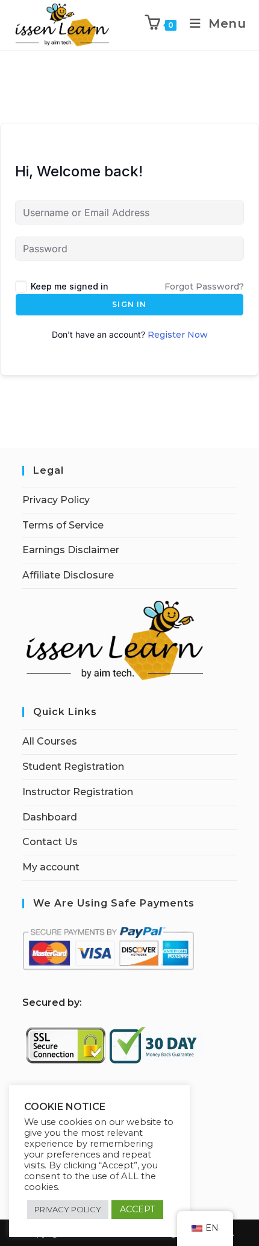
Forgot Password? (204, 286)
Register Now (178, 334)
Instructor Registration (77, 792)
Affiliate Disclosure (68, 575)
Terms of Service (63, 525)
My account (51, 867)
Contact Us (50, 842)
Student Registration (73, 766)
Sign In (129, 304)
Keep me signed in (69, 286)
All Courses (49, 741)
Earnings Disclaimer (70, 550)
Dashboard (49, 817)
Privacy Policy (56, 500)
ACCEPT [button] (137, 1209)
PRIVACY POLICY (67, 1209)
